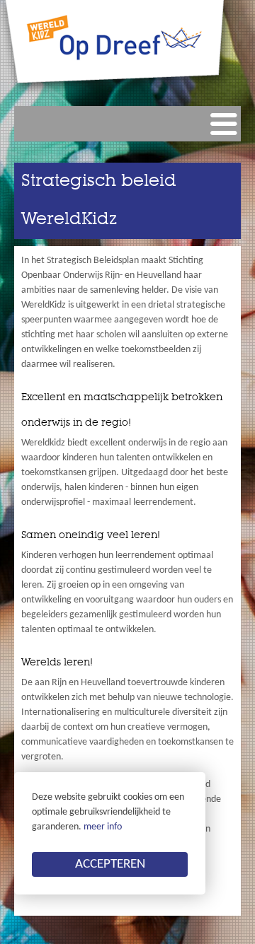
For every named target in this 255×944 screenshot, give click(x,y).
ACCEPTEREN (110, 864)
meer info (103, 827)
